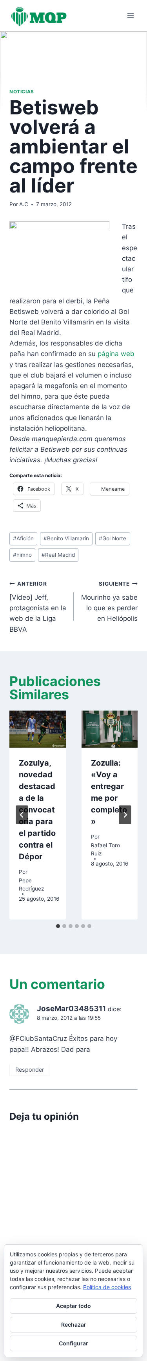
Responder (29, 1069)
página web (116, 354)
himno (22, 555)
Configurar (73, 1343)
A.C (23, 204)
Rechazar (73, 1324)
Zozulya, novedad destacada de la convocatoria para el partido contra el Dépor (37, 809)
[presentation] (37, 729)
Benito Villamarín (66, 538)
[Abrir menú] (130, 15)
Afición (23, 538)
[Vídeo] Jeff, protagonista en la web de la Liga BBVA (37, 607)
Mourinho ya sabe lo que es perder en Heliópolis (109, 601)
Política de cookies (107, 1287)
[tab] (58, 926)
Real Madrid (58, 555)
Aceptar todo (73, 1305)
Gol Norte (112, 538)
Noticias (21, 91)
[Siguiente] (125, 814)
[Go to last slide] (22, 814)
